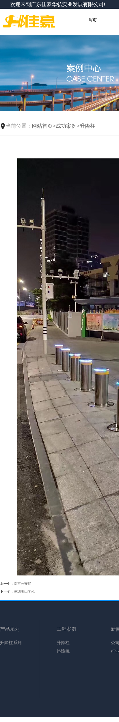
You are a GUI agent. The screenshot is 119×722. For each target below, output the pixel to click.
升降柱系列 (11, 642)
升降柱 (87, 126)
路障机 (63, 651)
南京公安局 (22, 584)
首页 (92, 20)
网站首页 (42, 126)
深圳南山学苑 (24, 591)
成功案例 (66, 126)
